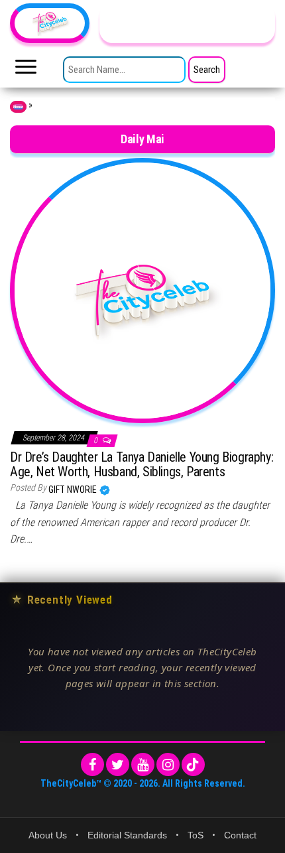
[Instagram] (168, 764)
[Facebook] (92, 764)
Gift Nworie (73, 489)
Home (18, 106)
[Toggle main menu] (25, 70)
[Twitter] (117, 764)
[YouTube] (142, 764)
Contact (240, 835)
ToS (195, 835)
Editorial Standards (127, 835)
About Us (47, 835)
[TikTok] (193, 764)
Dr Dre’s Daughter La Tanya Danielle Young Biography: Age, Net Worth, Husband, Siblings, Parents (141, 464)
